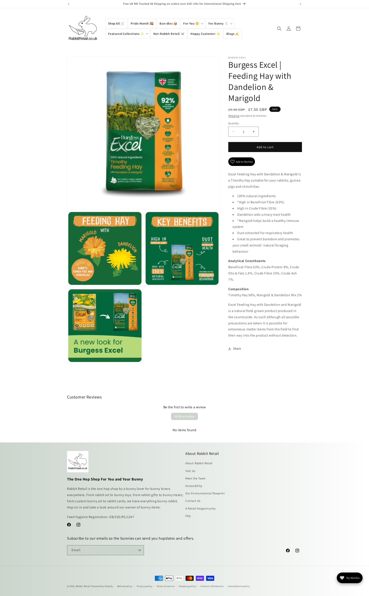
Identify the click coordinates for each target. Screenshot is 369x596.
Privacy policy (144, 586)
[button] (192, 23)
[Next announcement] (300, 4)
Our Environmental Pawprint (205, 493)
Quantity (233, 123)
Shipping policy (187, 586)
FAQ (188, 516)
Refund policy (124, 586)
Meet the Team (195, 478)
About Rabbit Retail (198, 463)
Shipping (233, 115)
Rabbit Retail (83, 586)
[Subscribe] (139, 550)
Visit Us (190, 471)
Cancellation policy (239, 586)
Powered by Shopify (102, 586)
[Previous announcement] (68, 4)
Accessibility (193, 486)
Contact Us (193, 501)
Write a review (184, 416)
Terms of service (165, 586)
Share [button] (237, 348)
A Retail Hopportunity (200, 508)
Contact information (212, 586)
